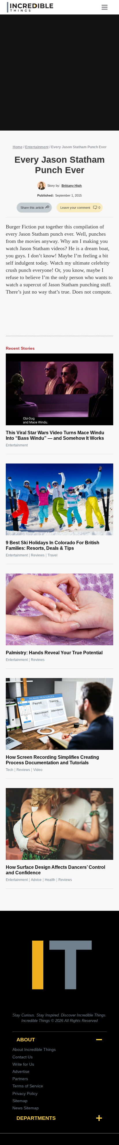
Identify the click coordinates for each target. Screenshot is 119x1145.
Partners (20, 1078)
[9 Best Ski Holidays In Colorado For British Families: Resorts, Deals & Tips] (59, 499)
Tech (9, 770)
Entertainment (37, 147)
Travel (52, 555)
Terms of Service (27, 1086)
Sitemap (19, 1100)
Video (37, 770)
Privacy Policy (25, 1093)
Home (18, 147)
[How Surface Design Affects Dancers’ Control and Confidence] (59, 824)
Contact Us (22, 1057)
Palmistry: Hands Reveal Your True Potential (54, 652)
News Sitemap (25, 1108)
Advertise (20, 1071)
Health (50, 880)
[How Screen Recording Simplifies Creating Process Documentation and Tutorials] (59, 714)
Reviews (37, 555)
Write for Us (23, 1064)
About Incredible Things (34, 1049)
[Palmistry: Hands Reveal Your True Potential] (59, 609)
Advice (36, 880)
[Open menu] (106, 7)
